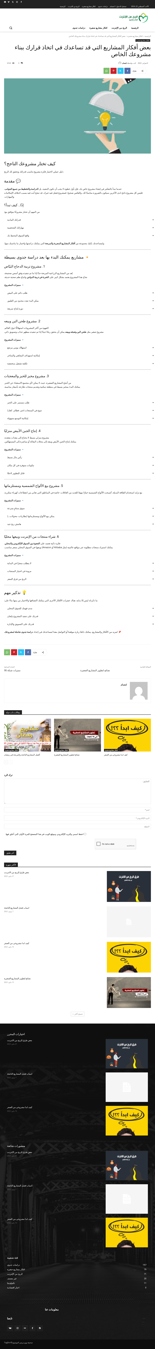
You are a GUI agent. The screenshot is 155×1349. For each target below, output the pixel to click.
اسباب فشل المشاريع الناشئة (16, 908)
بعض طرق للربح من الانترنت (16, 872)
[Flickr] (25, 1328)
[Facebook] (21, 2)
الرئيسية (148, 36)
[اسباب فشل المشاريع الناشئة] (129, 921)
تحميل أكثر (78, 1014)
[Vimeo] (8, 2)
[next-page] (6, 762)
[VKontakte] (10, 1328)
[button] (10, 27)
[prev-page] (11, 762)
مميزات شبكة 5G (12, 670)
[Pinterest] (113, 71)
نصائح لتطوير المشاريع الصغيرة (95, 670)
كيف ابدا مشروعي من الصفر (115, 755)
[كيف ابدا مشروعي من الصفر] (127, 735)
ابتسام (124, 63)
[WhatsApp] (107, 71)
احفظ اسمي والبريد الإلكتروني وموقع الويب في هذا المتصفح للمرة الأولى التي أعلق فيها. (44, 834)
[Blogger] (40, 1328)
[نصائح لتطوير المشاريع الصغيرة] (77, 735)
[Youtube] (5, 2)
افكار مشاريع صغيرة (135, 36)
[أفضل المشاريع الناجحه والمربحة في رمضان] (27, 735)
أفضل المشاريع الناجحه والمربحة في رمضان (22, 755)
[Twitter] (13, 2)
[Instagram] (17, 2)
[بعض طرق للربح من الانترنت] (129, 886)
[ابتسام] (120, 63)
